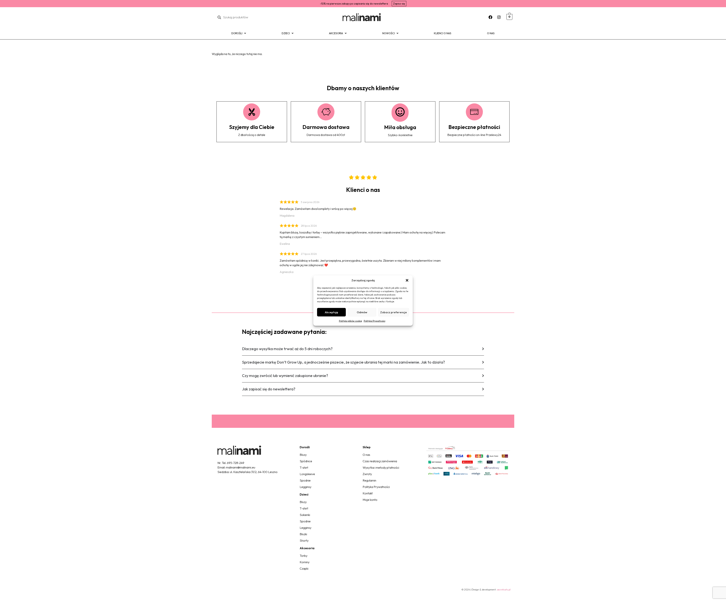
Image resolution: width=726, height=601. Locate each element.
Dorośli (236, 33)
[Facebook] (490, 17)
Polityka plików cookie (350, 320)
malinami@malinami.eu (240, 467)
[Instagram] (499, 17)
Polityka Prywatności (374, 320)
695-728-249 (235, 463)
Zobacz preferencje (393, 312)
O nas (491, 33)
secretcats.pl (503, 589)
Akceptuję (331, 312)
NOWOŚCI (388, 33)
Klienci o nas (442, 33)
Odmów (362, 312)
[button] (407, 280)
